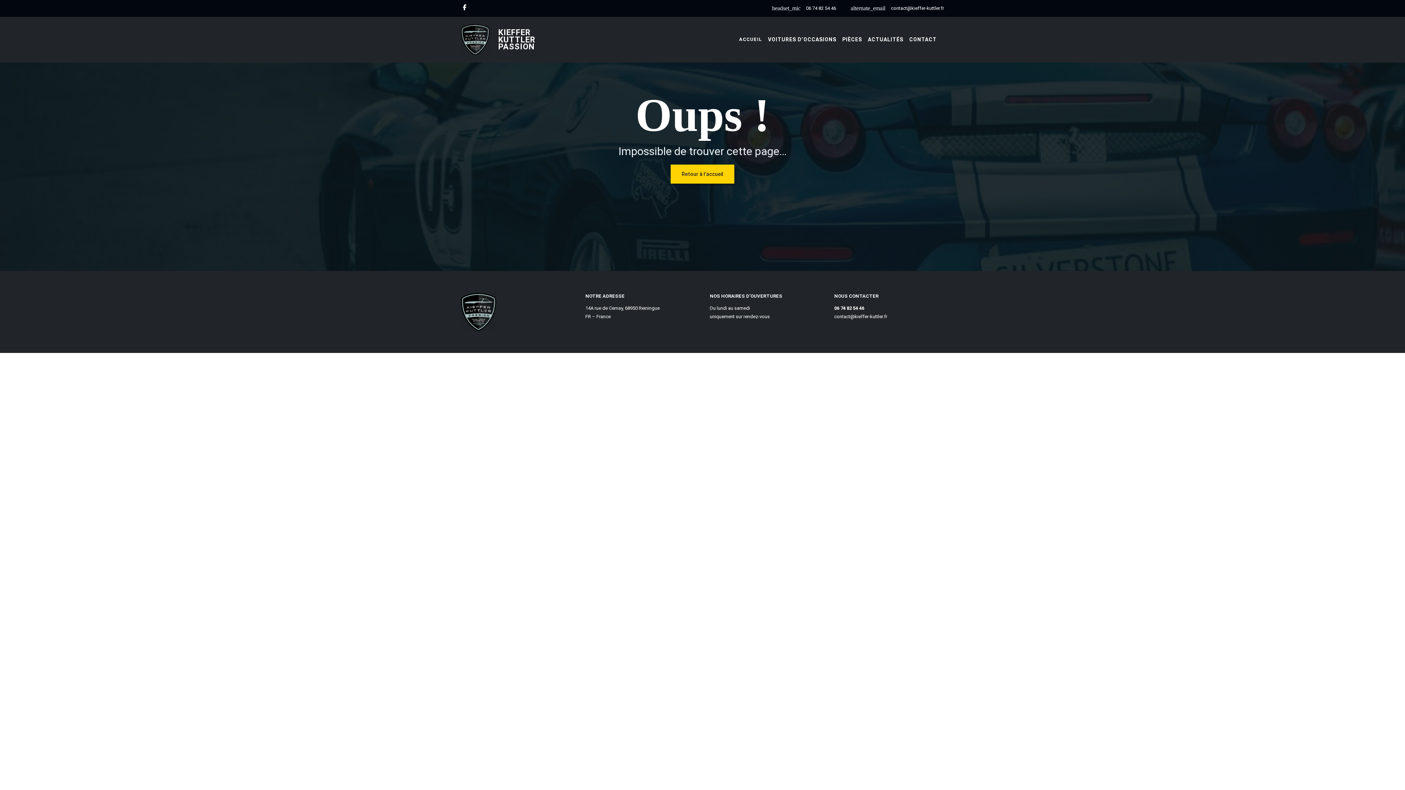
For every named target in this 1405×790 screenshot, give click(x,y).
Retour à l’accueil (702, 174)
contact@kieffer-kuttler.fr (917, 8)
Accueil (750, 39)
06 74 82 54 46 (821, 8)
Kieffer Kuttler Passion (516, 40)
